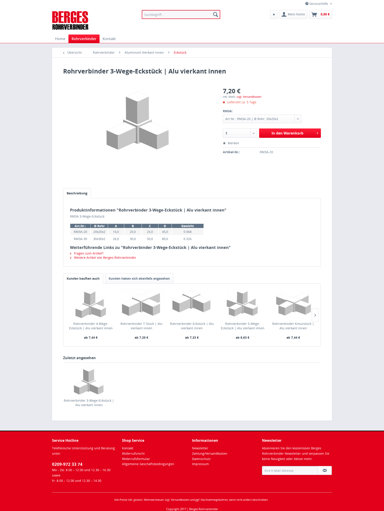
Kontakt (127, 448)
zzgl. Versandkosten (249, 97)
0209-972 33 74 (67, 464)
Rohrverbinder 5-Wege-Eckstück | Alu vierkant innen (242, 326)
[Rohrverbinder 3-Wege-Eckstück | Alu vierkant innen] (89, 380)
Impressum (200, 464)
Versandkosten (180, 500)
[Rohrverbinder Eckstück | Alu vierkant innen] (192, 303)
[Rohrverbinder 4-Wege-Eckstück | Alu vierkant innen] (91, 303)
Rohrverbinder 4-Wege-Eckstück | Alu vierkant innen (91, 326)
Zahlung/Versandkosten (209, 453)
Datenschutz (201, 459)
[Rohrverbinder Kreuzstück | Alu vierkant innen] (293, 303)
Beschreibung (77, 193)
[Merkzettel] (274, 14)
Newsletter (200, 448)
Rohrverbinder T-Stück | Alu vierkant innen (141, 326)
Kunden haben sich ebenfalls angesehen (139, 278)
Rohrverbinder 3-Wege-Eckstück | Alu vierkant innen (89, 402)
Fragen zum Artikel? (88, 253)
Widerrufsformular (136, 459)
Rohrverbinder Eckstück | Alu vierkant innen (192, 326)
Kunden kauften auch (83, 278)
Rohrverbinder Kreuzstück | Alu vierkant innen (293, 326)
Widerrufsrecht (133, 453)
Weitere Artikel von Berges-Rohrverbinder (104, 257)
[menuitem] (181, 14)
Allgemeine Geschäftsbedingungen (148, 464)
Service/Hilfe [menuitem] (318, 4)
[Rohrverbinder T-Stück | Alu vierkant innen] (141, 303)
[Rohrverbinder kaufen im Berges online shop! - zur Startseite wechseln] (70, 21)
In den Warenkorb (287, 133)
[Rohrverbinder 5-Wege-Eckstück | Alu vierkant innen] (243, 303)
